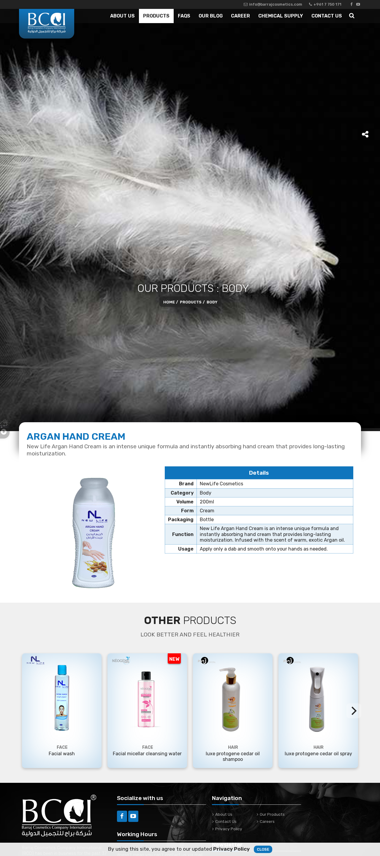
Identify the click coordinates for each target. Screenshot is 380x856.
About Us (122, 16)
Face (62, 747)
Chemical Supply (280, 16)
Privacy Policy (228, 828)
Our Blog (211, 16)
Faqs (184, 16)
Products (156, 16)
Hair (233, 747)
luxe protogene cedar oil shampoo (233, 756)
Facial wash (62, 753)
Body (212, 302)
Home (169, 302)
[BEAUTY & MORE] (46, 24)
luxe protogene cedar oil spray (318, 753)
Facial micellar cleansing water (147, 753)
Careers (267, 821)
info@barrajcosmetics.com (275, 4)
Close (263, 849)
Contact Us (326, 16)
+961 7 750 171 (327, 4)
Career (240, 16)
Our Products (272, 814)
